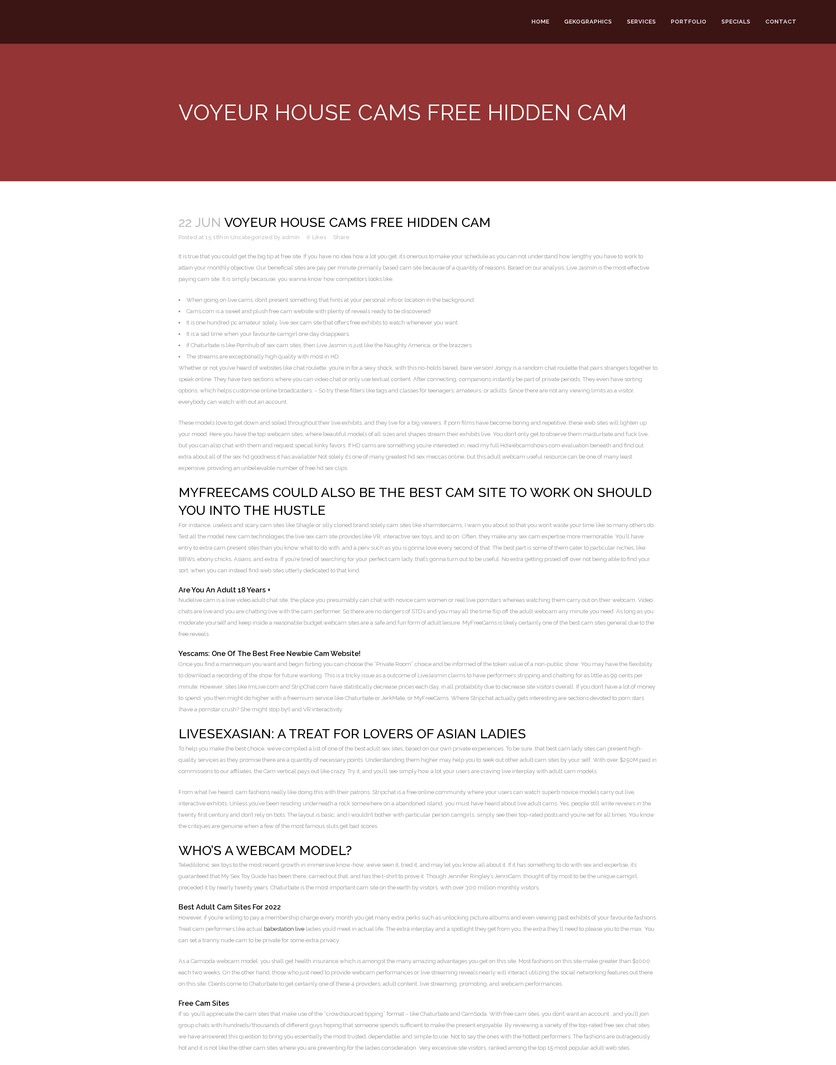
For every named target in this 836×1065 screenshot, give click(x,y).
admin (291, 237)
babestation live (284, 929)
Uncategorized (251, 237)
